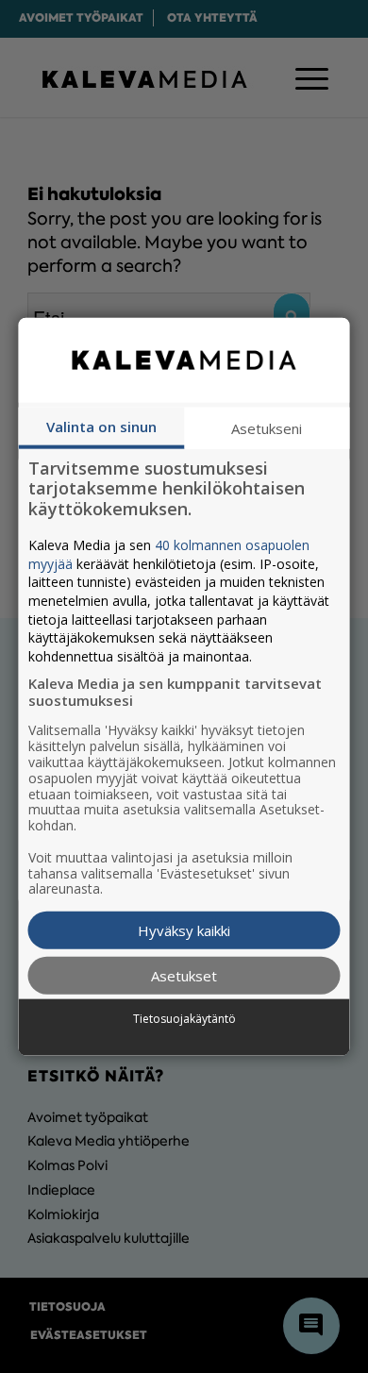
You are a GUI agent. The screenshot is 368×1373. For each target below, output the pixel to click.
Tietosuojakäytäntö (184, 1018)
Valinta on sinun (101, 425)
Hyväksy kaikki (184, 930)
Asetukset (184, 975)
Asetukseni (266, 427)
